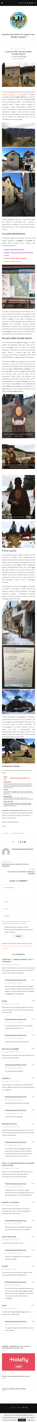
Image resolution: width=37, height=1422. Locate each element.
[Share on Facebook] (18, 842)
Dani (4, 1306)
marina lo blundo (10, 1202)
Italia (12, 48)
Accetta (21, 1420)
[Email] (32, 3)
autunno (5, 833)
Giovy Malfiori (9, 1237)
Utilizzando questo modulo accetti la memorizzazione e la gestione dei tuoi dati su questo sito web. (19, 929)
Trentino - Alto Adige (21, 48)
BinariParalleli (9, 1124)
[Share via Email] (25, 842)
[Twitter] (21, 3)
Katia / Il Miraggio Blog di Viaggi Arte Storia (17, 1164)
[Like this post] (15, 842)
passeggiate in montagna (17, 833)
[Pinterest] (25, 3)
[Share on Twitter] (20, 842)
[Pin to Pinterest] (22, 842)
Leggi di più (30, 1420)
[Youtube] (29, 3)
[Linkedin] (27, 3)
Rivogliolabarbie (10, 1049)
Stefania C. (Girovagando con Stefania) (16, 960)
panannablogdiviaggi (19, 56)
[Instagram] (23, 3)
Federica (6, 1078)
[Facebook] (18, 3)
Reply (33, 959)
